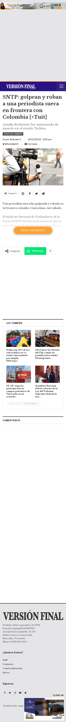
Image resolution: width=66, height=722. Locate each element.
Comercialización (12, 668)
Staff (5, 660)
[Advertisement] (33, 44)
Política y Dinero (13, 134)
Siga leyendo (33, 230)
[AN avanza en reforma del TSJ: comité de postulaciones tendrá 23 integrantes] (47, 338)
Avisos (6, 672)
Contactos (8, 664)
